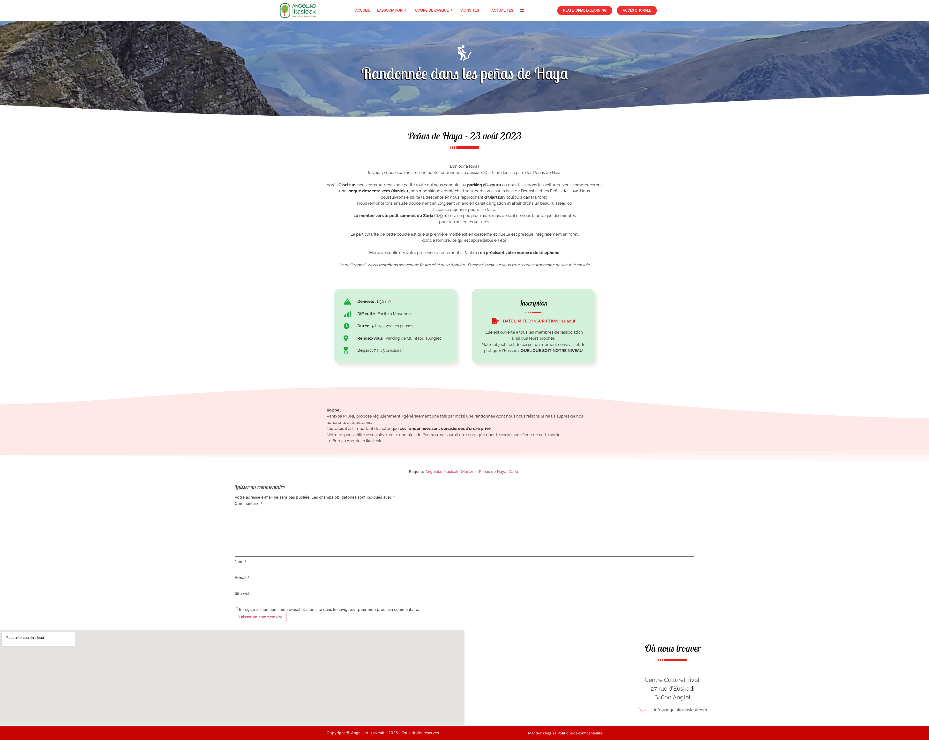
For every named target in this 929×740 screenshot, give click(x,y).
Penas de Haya (492, 471)
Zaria (513, 471)
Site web (243, 593)
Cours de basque (432, 10)
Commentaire (248, 503)
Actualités (502, 10)
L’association (390, 10)
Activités (470, 10)
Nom (241, 561)
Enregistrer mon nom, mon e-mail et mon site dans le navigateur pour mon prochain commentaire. (329, 609)
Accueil (362, 10)
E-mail (242, 577)
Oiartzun (469, 471)
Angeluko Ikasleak (441, 471)
